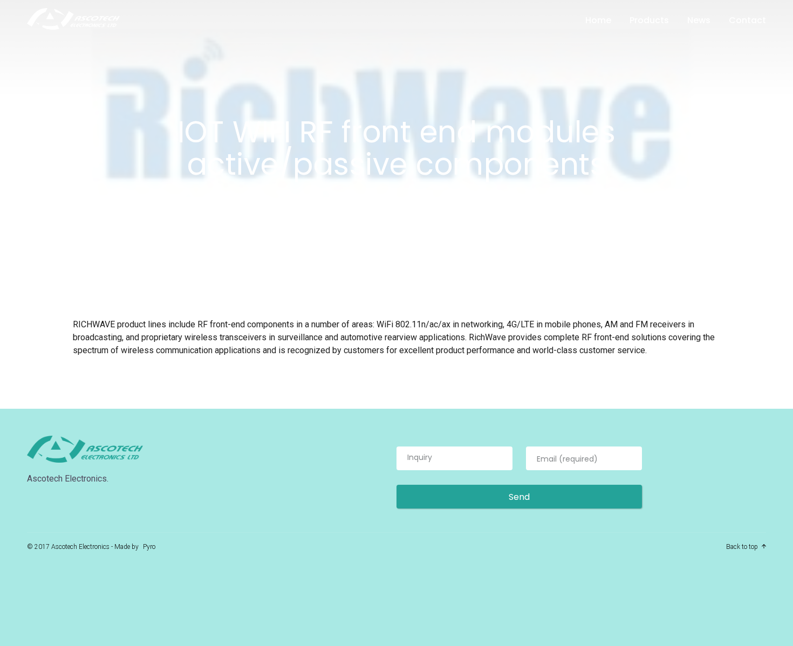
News (698, 20)
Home (598, 20)
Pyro (149, 547)
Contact (747, 20)
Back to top (742, 547)
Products (649, 20)
